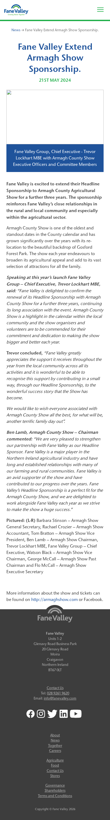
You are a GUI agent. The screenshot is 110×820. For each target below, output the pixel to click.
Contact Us (55, 688)
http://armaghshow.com (54, 599)
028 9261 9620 (58, 693)
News (15, 30)
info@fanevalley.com (60, 698)
